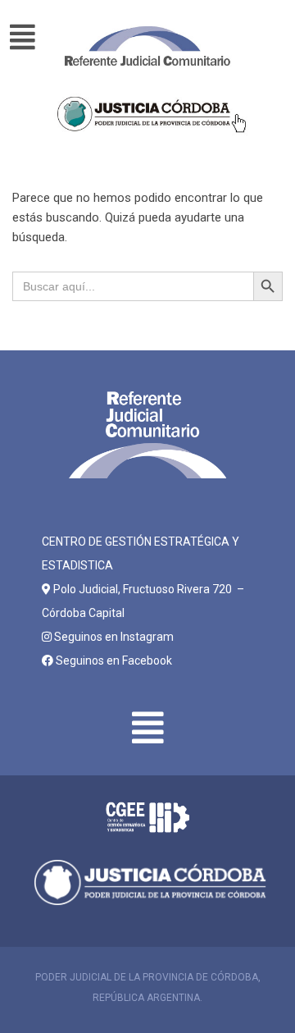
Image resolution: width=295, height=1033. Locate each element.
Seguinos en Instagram (113, 636)
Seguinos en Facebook (112, 660)
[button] (29, 37)
